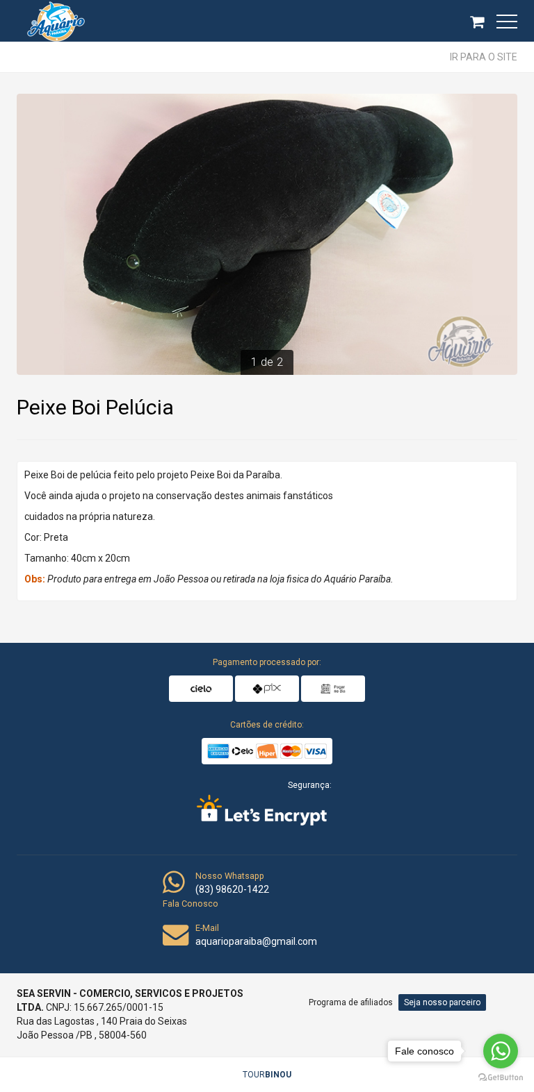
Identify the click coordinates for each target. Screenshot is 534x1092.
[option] (267, 234)
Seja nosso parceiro (442, 1002)
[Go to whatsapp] (500, 1051)
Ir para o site (483, 56)
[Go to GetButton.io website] (500, 1077)
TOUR (267, 1075)
